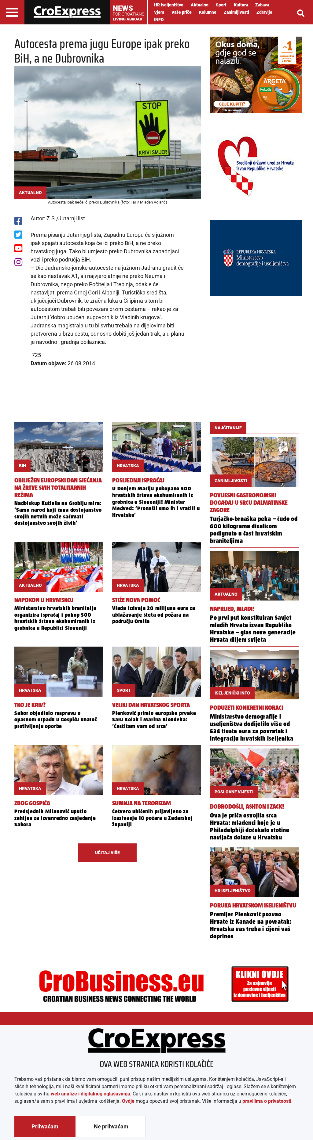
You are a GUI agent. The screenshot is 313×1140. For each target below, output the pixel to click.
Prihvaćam (44, 1126)
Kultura (241, 4)
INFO (159, 19)
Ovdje (128, 1101)
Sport (221, 4)
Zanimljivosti (236, 12)
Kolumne (207, 12)
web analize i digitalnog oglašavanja (90, 1094)
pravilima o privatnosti (266, 1101)
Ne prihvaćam (111, 1126)
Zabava (262, 4)
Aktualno (199, 4)
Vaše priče (181, 12)
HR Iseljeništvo (168, 4)
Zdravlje (264, 12)
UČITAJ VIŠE (107, 852)
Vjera (159, 12)
